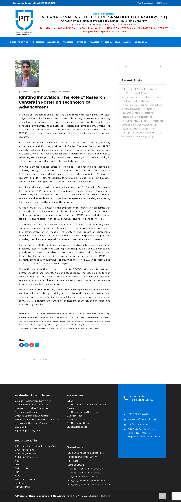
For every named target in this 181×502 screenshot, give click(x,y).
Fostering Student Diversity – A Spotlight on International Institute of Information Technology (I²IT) (141, 133)
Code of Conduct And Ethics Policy (86, 453)
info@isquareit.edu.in (139, 424)
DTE (17, 464)
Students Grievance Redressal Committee (37, 419)
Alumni (127, 42)
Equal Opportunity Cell (27, 430)
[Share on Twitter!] (26, 345)
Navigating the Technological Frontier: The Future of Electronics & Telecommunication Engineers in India (142, 101)
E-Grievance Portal (25, 450)
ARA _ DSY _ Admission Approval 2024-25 (89, 484)
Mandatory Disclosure (26, 453)
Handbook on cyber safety (82, 457)
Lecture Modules (76, 419)
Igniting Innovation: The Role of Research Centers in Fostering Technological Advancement (138, 113)
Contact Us (141, 42)
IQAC (118, 42)
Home (13, 42)
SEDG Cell (20, 427)
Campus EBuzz (75, 465)
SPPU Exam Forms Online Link (83, 412)
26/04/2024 (41, 92)
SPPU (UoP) (21, 468)
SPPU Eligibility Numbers (80, 423)
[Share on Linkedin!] (37, 345)
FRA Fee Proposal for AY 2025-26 (85, 472)
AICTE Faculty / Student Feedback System (37, 446)
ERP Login (162, 3)
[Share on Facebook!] (21, 345)
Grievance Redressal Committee (32, 404)
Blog (53, 92)
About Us (23, 42)
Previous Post (40, 359)
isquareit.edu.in (90, 496)
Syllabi (70, 401)
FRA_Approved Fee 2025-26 (82, 476)
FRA (17, 472)
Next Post (89, 359)
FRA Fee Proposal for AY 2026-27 (85, 469)
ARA (17, 476)
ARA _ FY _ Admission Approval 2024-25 (88, 480)
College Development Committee (33, 401)
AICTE (18, 461)
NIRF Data (72, 461)
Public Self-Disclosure (26, 457)
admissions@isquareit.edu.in (142, 419)
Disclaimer (20, 483)
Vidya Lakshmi (22, 487)
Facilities (68, 42)
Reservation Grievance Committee (33, 423)
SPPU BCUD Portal (25, 479)
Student (82, 42)
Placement (96, 42)
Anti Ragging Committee (28, 412)
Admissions (38, 42)
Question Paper (75, 416)
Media (108, 42)
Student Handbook (77, 427)
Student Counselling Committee (32, 416)
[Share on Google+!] (31, 345)
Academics (53, 42)
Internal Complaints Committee (31, 408)
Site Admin (26, 92)
